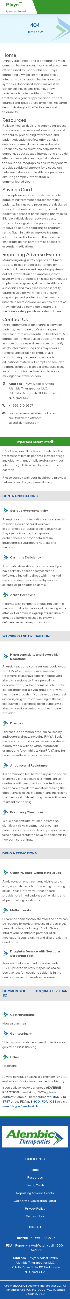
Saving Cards (35, 1185)
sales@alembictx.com (24, 422)
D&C (42, 1294)
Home (30, 32)
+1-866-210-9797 (21, 405)
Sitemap (59, 1289)
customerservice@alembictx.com (33, 413)
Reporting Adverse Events (31, 254)
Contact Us (15, 319)
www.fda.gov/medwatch (20, 1106)
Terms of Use (35, 1216)
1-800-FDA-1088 (43, 1101)
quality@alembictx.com (25, 418)
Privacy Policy (35, 1208)
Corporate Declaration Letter (35, 1201)
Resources (14, 120)
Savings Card (17, 190)
